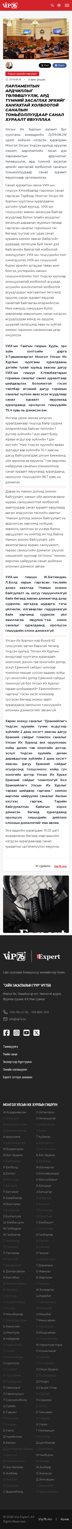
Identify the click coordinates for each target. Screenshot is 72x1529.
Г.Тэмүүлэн (10, 1418)
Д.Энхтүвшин (45, 1479)
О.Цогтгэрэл (44, 1449)
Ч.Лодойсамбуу (14, 1302)
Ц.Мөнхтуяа (11, 1332)
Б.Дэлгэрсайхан (14, 1271)
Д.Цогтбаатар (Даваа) (18, 1449)
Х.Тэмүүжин (44, 1412)
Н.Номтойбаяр (13, 1357)
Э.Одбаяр (43, 1357)
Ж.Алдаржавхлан (14, 1112)
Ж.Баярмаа (43, 1198)
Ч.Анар (41, 1130)
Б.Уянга (8, 1430)
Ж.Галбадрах (12, 1228)
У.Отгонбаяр (45, 1363)
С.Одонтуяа (11, 1363)
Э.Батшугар (44, 1192)
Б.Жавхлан (43, 1271)
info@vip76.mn (17, 1019)
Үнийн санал (10, 1054)
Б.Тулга (41, 1406)
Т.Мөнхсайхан (45, 1320)
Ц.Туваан (9, 1406)
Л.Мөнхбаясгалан (15, 1320)
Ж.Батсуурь (11, 1179)
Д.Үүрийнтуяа (12, 1436)
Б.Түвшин (10, 1412)
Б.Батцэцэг (43, 1185)
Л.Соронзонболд (15, 1400)
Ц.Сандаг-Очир (46, 1387)
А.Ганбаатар (44, 1234)
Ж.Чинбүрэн (44, 1455)
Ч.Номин (9, 1351)
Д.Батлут (9, 1173)
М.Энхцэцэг (11, 1485)
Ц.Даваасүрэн (45, 1259)
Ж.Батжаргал (45, 1167)
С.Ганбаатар (44, 1228)
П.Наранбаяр (12, 1345)
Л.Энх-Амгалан (13, 1467)
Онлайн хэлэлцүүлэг (15, 1069)
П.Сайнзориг (12, 1387)
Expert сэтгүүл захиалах (17, 1077)
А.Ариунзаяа (11, 1136)
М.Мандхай (44, 1308)
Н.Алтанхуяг (11, 1118)
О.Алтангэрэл (45, 1112)
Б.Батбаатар (11, 1161)
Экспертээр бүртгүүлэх (17, 1061)
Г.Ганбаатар (11, 1241)
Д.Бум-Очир (44, 1216)
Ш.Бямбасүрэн (13, 1222)
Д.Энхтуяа (10, 1479)
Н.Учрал (41, 1424)
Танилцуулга (10, 1046)
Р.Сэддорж (44, 1400)
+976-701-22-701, (19, 1012)
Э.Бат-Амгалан (46, 1149)
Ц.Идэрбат (43, 1296)
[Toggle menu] (66, 5)
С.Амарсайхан (45, 1124)
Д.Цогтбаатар (45, 1442)
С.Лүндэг (9, 1308)
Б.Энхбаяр (10, 1473)
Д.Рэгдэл (42, 1381)
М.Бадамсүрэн (13, 1149)
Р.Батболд (10, 1167)
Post (46, 65)
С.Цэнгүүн (10, 1455)
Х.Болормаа (11, 1210)
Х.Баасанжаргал (14, 1143)
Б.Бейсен (42, 1204)
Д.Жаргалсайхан (14, 1283)
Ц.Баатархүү (44, 1143)
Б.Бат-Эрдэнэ (45, 1155)
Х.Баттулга (10, 1185)
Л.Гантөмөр (11, 1253)
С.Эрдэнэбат (45, 1485)
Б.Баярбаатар (12, 1198)
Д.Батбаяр (43, 1161)
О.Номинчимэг (46, 1351)
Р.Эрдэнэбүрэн (47, 1491)
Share (61, 65)
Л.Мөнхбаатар (13, 1314)
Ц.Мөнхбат (43, 1314)
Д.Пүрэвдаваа (46, 1375)
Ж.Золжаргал (45, 1289)
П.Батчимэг (11, 1192)
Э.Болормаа (44, 1210)
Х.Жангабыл (11, 1277)
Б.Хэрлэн (9, 1442)
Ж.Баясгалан (12, 1204)
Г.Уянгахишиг (45, 1430)
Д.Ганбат (42, 1241)
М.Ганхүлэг (10, 1259)
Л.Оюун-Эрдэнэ (47, 1369)
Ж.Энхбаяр (43, 1467)
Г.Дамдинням (12, 1265)
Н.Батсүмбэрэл (46, 1179)
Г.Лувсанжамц (46, 1302)
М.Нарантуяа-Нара (49, 1345)
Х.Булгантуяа (12, 1216)
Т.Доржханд (44, 1265)
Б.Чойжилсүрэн (14, 1461)
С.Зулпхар (10, 1296)
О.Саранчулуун (13, 1394)
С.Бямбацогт (45, 1222)
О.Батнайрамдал (47, 1173)
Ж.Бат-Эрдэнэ (13, 1155)
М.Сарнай (43, 1394)
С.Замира (42, 1283)
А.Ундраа (42, 1418)
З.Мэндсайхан (46, 1332)
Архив (64, 1519)
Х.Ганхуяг (42, 1253)
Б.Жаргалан (44, 1277)
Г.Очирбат (10, 1369)
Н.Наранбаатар (46, 1338)
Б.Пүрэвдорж (12, 1381)
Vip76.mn (60, 866)
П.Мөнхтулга (45, 1326)
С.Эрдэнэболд (13, 1491)
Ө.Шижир (43, 1461)
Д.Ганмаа (42, 1247)
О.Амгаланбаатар (15, 1130)
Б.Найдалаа (11, 1338)
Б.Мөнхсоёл (11, 1326)
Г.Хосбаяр (43, 1436)
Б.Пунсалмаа (12, 1375)
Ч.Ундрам (10, 1424)
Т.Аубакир (43, 1136)
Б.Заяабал (10, 1289)
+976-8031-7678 (40, 1012)
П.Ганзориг (10, 1247)
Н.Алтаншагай (45, 1118)
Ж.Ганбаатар (12, 1234)
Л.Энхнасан (44, 1473)
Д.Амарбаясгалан (15, 1124)
